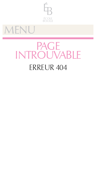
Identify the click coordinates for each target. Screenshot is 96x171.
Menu (19, 30)
